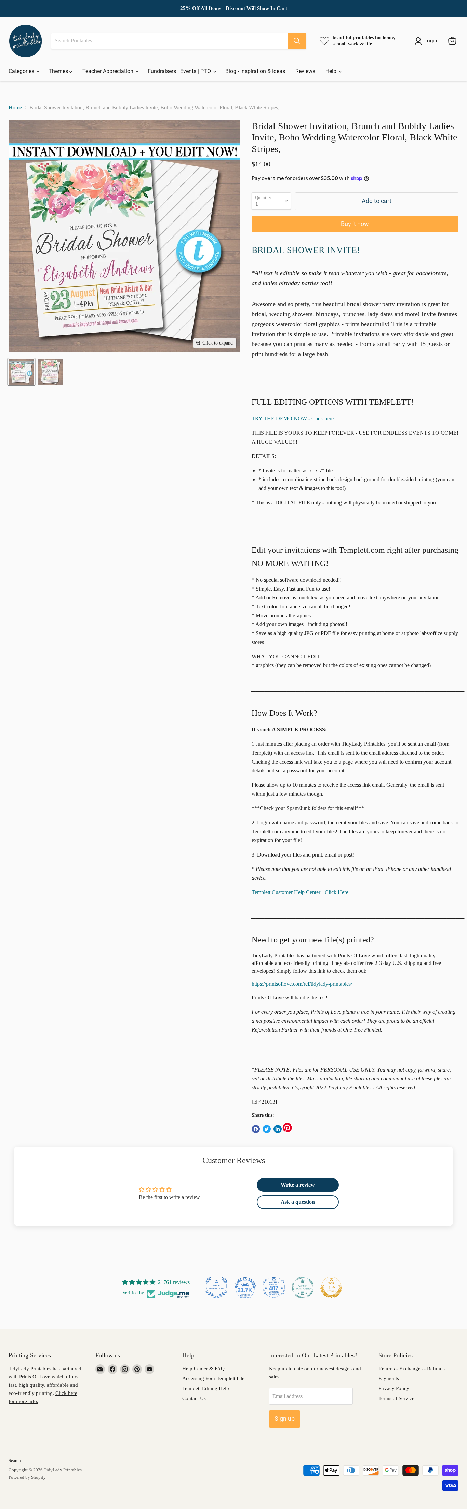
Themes (59, 71)
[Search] (297, 41)
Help (331, 71)
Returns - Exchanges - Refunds (411, 1368)
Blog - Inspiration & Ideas (255, 71)
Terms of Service (396, 1398)
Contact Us (194, 1398)
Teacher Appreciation (108, 71)
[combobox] (169, 41)
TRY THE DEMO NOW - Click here (293, 418)
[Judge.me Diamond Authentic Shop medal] (216, 1287)
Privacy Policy (393, 1388)
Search (15, 1460)
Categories (22, 71)
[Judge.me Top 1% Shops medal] (331, 1287)
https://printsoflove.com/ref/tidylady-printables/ (302, 984)
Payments (388, 1378)
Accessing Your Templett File (213, 1378)
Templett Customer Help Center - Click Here (300, 892)
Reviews (305, 71)
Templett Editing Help (205, 1388)
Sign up (285, 1418)
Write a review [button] (298, 1185)
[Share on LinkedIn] (277, 1129)
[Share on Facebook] (256, 1129)
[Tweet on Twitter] (267, 1129)
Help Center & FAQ (203, 1368)
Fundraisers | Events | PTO (180, 71)
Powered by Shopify (27, 1477)
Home (15, 107)
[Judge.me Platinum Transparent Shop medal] (302, 1287)
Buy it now (355, 223)
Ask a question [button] (298, 1202)
